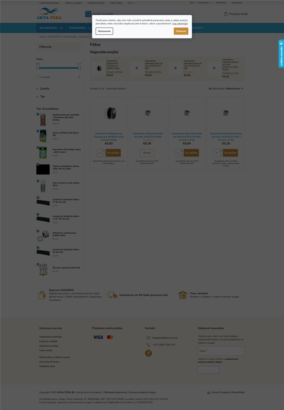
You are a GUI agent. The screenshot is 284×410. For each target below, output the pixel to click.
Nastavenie (104, 31)
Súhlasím (181, 31)
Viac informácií (180, 23)
